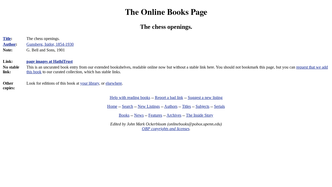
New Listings (149, 106)
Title (7, 38)
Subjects (202, 106)
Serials (219, 106)
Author (9, 44)
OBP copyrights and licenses (165, 128)
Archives (174, 115)
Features (155, 115)
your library (89, 83)
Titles (186, 106)
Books (124, 115)
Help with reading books (130, 97)
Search (127, 106)
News (139, 115)
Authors (170, 106)
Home (112, 106)
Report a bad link (169, 97)
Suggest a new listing (205, 97)
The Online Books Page (166, 11)
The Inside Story (199, 115)
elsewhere (114, 83)
